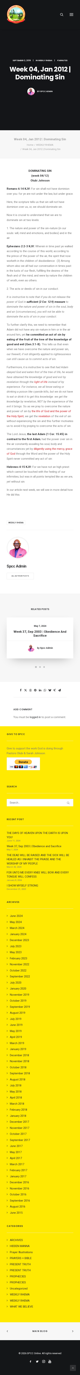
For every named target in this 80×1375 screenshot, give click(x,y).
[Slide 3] (44, 667)
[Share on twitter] (25, 690)
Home (30, 144)
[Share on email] (59, 690)
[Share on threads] (30, 690)
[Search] (60, 14)
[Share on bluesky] (49, 690)
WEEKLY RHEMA (45, 60)
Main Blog (40, 1331)
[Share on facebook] (20, 690)
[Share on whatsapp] (45, 690)
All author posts (20, 576)
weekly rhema (16, 522)
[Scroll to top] (73, 1367)
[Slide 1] (36, 667)
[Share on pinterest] (35, 690)
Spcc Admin (46, 91)
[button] (71, 14)
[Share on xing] (54, 690)
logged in (35, 717)
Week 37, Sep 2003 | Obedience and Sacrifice (40, 633)
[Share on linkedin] (40, 690)
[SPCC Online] (16, 14)
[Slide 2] (40, 667)
